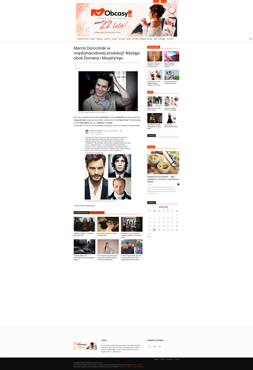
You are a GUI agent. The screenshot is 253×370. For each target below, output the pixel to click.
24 (149, 230)
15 (172, 222)
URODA (92, 39)
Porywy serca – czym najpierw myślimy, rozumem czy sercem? (154, 83)
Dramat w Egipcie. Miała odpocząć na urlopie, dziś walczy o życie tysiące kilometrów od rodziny (131, 257)
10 (149, 222)
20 (163, 226)
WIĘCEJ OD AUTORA (97, 213)
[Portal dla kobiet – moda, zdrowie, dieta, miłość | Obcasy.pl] (126, 20)
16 (177, 222)
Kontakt (177, 359)
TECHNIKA (170, 39)
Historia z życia (83, 39)
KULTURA (135, 39)
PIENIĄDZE (161, 39)
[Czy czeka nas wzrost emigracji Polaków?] (171, 75)
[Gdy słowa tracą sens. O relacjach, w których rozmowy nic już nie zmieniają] (154, 56)
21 (168, 226)
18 (154, 226)
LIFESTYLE (107, 39)
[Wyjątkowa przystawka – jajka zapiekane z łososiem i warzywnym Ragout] (163, 162)
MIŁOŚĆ (114, 39)
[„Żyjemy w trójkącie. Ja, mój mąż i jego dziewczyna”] (84, 224)
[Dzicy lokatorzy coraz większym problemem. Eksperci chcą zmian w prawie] (132, 224)
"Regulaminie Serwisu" (125, 367)
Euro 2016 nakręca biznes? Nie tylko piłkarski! (169, 64)
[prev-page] (75, 263)
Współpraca (170, 359)
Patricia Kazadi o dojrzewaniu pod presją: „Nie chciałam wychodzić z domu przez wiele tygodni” (107, 257)
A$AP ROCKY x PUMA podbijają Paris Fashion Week (154, 126)
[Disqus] (108, 295)
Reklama (163, 359)
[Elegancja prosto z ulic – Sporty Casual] (154, 101)
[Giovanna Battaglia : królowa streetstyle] (171, 101)
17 (149, 226)
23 (177, 226)
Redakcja (156, 359)
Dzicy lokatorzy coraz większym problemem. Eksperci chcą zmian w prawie (131, 235)
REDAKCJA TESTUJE (146, 39)
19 (159, 226)
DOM (155, 39)
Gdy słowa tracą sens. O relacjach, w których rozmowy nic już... (154, 64)
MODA (128, 39)
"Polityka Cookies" (137, 365)
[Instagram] (174, 1)
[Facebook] (171, 1)
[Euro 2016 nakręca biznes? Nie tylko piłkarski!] (171, 56)
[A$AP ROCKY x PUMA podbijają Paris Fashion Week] (154, 118)
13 (163, 222)
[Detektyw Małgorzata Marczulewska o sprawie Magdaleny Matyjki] (84, 246)
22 (172, 226)
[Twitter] (177, 1)
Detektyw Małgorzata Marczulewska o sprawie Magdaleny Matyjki (84, 257)
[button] (250, 39)
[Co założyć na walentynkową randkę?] (171, 118)
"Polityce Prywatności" (139, 367)
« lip (148, 236)
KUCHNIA (122, 39)
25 (154, 230)
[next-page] (78, 263)
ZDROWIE (99, 39)
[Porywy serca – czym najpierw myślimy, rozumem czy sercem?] (154, 75)
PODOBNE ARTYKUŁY (81, 213)
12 (159, 222)
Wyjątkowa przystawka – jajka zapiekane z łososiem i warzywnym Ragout (163, 179)
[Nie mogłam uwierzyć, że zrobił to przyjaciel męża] (108, 224)
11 (154, 222)
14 (168, 222)
